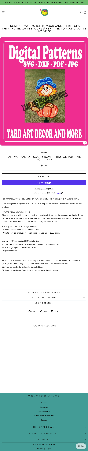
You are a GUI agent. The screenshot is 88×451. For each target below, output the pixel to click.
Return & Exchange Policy (44, 292)
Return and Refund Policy (44, 416)
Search (44, 403)
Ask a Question (44, 303)
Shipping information (44, 298)
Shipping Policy (44, 411)
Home (43, 152)
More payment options (44, 189)
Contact (43, 439)
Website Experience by (43, 433)
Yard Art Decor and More (43, 396)
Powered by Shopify (44, 449)
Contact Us (44, 407)
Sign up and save (43, 427)
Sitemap (44, 420)
